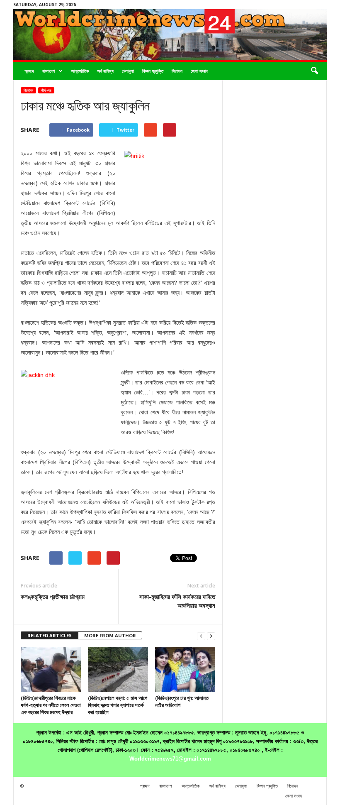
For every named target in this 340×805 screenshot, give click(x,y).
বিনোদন (177, 71)
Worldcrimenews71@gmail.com (170, 759)
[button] (314, 71)
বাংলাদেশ (48, 71)
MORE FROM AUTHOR (110, 635)
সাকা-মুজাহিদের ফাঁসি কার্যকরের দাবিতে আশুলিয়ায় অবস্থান (177, 600)
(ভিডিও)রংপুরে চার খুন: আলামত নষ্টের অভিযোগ (182, 701)
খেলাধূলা (128, 71)
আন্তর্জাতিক (80, 71)
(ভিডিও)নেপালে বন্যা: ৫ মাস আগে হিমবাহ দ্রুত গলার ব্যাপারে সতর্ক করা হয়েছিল (117, 705)
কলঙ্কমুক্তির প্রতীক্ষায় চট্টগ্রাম (53, 596)
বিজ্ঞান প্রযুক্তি (152, 71)
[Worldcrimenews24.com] (170, 34)
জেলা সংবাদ (199, 71)
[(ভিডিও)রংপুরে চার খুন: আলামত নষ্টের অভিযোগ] (185, 669)
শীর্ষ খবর (46, 90)
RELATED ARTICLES (49, 635)
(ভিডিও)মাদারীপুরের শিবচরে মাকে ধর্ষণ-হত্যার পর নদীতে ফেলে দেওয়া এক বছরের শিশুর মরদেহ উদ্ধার (51, 705)
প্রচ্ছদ (29, 71)
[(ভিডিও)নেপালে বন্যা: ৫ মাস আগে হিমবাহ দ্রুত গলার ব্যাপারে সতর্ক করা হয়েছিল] (118, 669)
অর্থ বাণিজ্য (105, 71)
